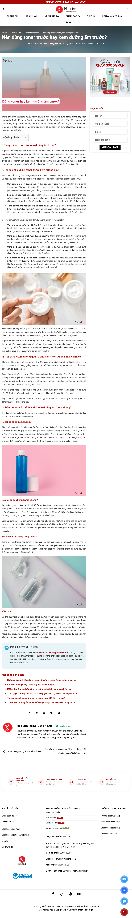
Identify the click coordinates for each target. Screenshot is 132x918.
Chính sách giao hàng (110, 828)
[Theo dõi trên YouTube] (78, 894)
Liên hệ (67, 22)
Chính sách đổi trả (109, 833)
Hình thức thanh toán (110, 821)
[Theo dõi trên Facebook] (53, 894)
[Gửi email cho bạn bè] (44, 712)
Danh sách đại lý (9, 816)
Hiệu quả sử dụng (112, 16)
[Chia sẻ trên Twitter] (36, 712)
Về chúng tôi (52, 16)
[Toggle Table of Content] (23, 138)
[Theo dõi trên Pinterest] (70, 894)
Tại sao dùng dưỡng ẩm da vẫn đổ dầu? (24, 751)
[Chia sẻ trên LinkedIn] (58, 712)
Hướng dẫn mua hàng (110, 816)
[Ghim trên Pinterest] (51, 712)
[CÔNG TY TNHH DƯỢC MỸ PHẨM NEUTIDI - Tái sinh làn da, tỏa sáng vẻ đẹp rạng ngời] (66, 9)
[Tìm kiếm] (3, 8)
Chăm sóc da (73, 16)
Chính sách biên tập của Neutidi (52, 652)
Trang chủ (13, 16)
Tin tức (91, 16)
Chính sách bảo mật (11, 829)
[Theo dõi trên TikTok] (61, 894)
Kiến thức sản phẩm (32, 33)
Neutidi (4, 33)
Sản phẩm (31, 16)
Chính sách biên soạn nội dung (15, 835)
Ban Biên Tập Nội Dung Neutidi (35, 725)
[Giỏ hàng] (128, 9)
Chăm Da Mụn (16, 33)
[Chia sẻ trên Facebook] (29, 712)
